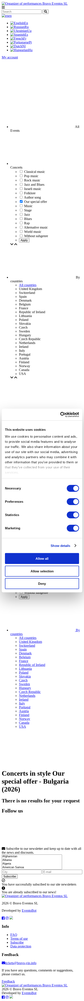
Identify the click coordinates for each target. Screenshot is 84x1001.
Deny (42, 583)
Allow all (42, 558)
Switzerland (27, 645)
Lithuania (25, 668)
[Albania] (32, 860)
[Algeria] (32, 864)
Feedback (8, 981)
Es (26, 34)
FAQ (13, 935)
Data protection (20, 946)
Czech (23, 680)
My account (10, 57)
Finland (24, 715)
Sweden (24, 684)
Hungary (25, 688)
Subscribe (9, 876)
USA (22, 726)
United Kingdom (30, 641)
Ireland (23, 699)
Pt (30, 42)
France (23, 661)
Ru (27, 27)
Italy (22, 703)
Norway (24, 719)
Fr (24, 38)
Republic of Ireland (32, 665)
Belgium (25, 657)
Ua (29, 31)
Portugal (24, 707)
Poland (23, 672)
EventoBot (29, 910)
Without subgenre (36, 592)
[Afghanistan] (32, 856)
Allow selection (42, 571)
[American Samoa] (32, 867)
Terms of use (19, 938)
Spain (23, 649)
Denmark (25, 653)
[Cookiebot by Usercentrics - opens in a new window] (60, 414)
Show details (60, 545)
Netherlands (27, 695)
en (10, 16)
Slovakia (25, 676)
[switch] (73, 501)
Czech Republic (30, 692)
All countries (27, 285)
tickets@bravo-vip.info (20, 963)
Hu (30, 50)
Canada (24, 722)
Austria (24, 711)
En (26, 23)
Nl (24, 46)
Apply (24, 240)
